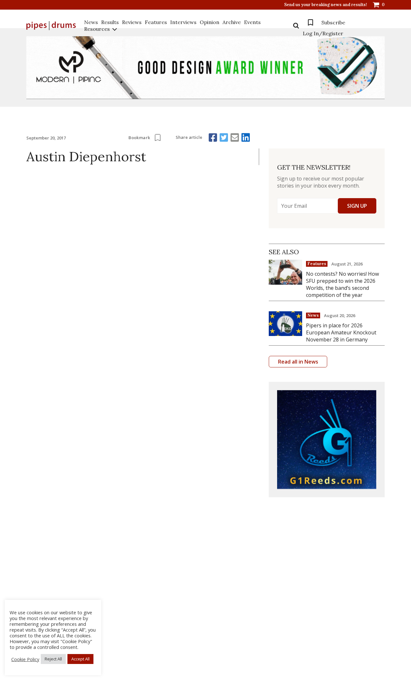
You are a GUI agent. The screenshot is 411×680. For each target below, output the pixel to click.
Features (156, 22)
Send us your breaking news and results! (325, 4)
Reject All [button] (53, 659)
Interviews (183, 22)
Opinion (209, 22)
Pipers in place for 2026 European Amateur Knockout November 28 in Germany (341, 332)
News (91, 22)
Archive (232, 22)
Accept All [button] (80, 659)
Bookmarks (310, 22)
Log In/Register (323, 33)
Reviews (132, 22)
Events (252, 22)
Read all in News (298, 361)
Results (110, 22)
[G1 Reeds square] (326, 439)
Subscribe (333, 22)
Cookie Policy (25, 659)
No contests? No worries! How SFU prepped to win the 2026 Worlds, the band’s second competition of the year (342, 284)
